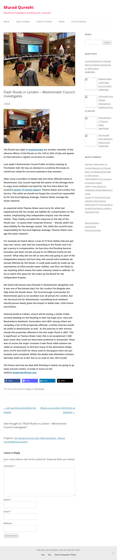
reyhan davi (90, 204)
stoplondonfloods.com (24, 372)
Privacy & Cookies (93, 230)
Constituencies (78, 21)
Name (8, 499)
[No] (113, 553)
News (28, 388)
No (49, 554)
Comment (9, 466)
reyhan (88, 197)
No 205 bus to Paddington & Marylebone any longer (99, 190)
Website (8, 523)
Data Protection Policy (65, 554)
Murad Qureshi (19, 7)
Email (7, 511)
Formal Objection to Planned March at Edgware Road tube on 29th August (98, 172)
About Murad (23, 21)
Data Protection (92, 223)
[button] (12, 381)
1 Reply (7, 103)
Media (6, 21)
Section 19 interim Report (27, 189)
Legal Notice (90, 226)
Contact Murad (44, 21)
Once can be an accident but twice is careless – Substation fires (99, 208)
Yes (43, 554)
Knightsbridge (35, 149)
